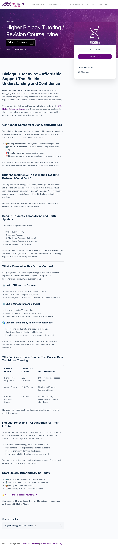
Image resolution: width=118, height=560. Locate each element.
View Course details (15, 49)
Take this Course (95, 56)
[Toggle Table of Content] (30, 43)
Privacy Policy (45, 544)
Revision (10, 22)
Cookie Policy (57, 544)
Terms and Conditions (31, 544)
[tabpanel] (33, 287)
